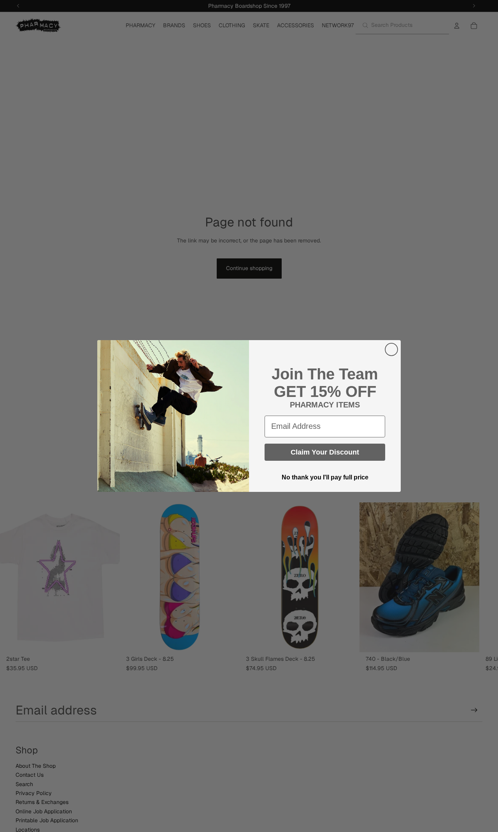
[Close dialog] (391, 349)
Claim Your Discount (325, 452)
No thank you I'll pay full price (325, 477)
